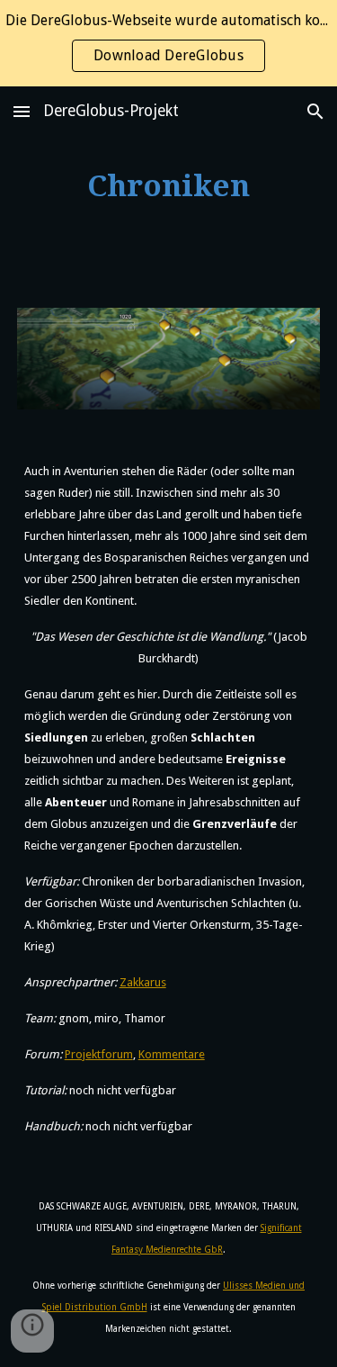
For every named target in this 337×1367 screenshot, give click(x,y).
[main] (169, 186)
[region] (168, 43)
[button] (21, 111)
